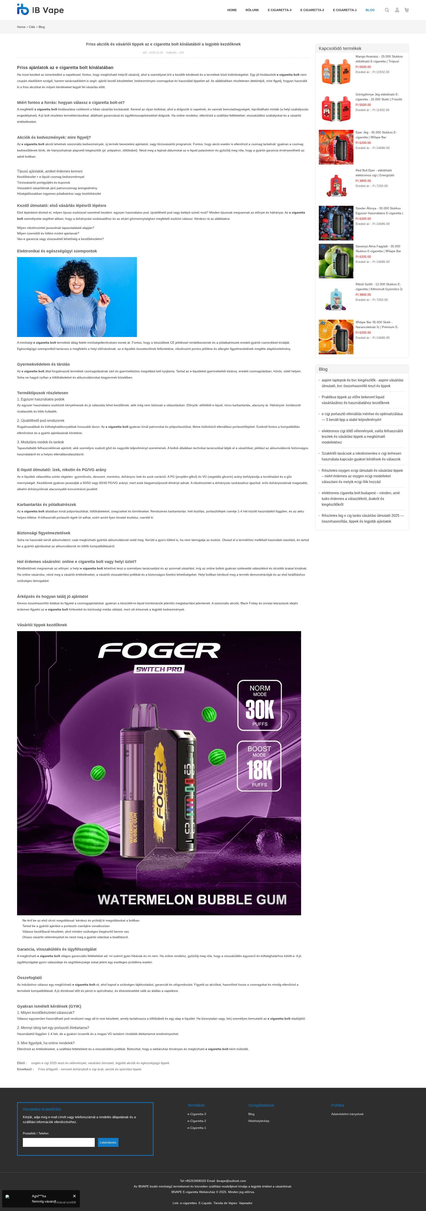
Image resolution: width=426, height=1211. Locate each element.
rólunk (252, 10)
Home (232, 10)
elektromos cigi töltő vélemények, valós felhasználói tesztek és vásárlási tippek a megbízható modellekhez (362, 436)
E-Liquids (205, 1203)
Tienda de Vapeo (225, 1203)
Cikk (32, 27)
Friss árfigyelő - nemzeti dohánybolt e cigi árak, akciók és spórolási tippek (89, 1069)
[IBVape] (40, 12)
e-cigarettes (188, 1203)
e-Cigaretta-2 (196, 1121)
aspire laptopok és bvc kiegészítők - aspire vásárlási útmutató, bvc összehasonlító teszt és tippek (362, 383)
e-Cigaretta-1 (196, 1128)
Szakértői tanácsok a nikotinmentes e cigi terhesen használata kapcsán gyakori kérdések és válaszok (361, 456)
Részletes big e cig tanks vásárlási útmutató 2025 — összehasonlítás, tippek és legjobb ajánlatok (363, 518)
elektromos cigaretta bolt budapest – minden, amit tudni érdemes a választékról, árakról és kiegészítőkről (361, 498)
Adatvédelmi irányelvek (347, 1114)
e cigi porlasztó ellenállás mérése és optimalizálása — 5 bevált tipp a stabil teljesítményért (362, 417)
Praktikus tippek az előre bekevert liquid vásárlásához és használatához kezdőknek (355, 400)
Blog (370, 10)
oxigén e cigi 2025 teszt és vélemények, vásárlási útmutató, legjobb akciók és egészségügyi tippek (100, 1063)
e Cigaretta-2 (312, 10)
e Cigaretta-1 (345, 10)
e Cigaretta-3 (280, 10)
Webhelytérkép (258, 1121)
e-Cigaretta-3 (196, 1114)
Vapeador (245, 1203)
